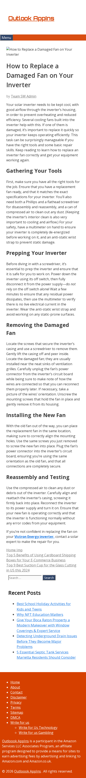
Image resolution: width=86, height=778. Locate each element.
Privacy (16, 702)
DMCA (15, 717)
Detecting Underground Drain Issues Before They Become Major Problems (47, 641)
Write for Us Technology (38, 727)
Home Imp (14, 550)
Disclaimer (18, 697)
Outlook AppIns (31, 18)
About (15, 687)
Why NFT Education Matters (40, 614)
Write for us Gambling (36, 732)
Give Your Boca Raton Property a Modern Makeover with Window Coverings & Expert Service (43, 625)
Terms (15, 707)
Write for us (19, 722)
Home (15, 682)
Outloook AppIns (15, 741)
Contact (16, 692)
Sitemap (16, 712)
